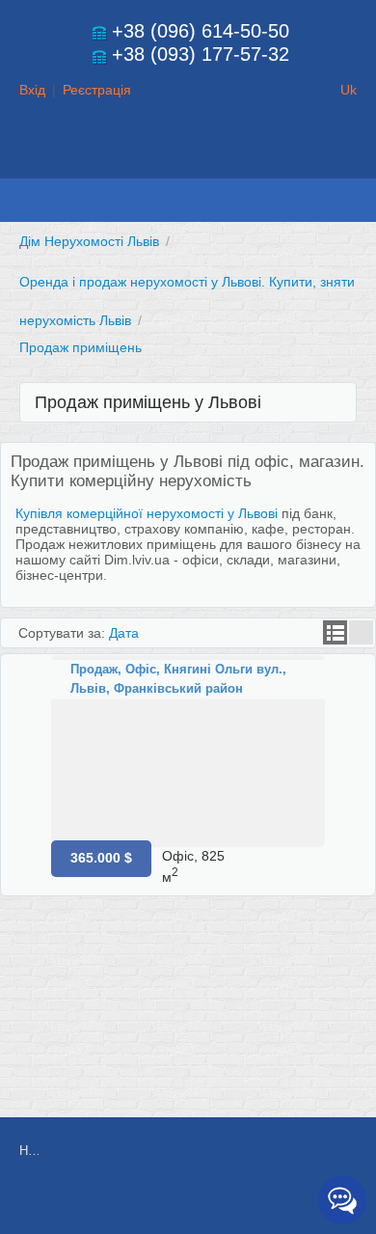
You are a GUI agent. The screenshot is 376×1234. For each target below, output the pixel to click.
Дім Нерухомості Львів (89, 241)
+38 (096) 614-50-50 (200, 30)
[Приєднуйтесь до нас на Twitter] (240, 1202)
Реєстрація (97, 89)
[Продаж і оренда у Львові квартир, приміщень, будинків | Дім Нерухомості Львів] (188, 160)
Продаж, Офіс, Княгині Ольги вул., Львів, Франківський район (178, 679)
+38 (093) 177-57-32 (200, 54)
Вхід (32, 89)
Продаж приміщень (80, 347)
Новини (29, 1150)
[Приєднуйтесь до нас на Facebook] (197, 1202)
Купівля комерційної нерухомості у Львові (146, 513)
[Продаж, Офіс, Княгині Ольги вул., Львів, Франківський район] (188, 751)
